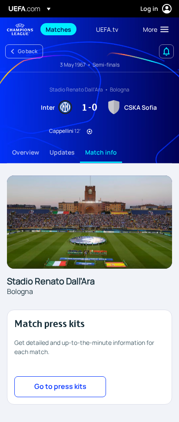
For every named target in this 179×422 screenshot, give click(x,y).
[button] (153, 29)
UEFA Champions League (20, 29)
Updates (62, 152)
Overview (25, 152)
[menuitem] (63, 29)
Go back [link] (27, 51)
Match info (101, 152)
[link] (58, 29)
